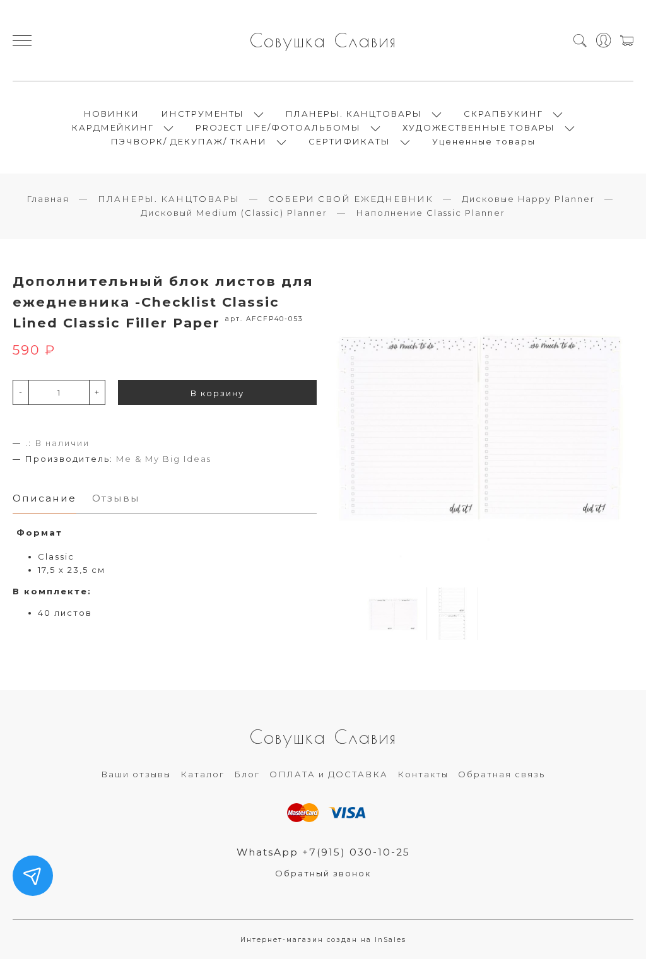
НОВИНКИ (111, 114)
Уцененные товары (484, 141)
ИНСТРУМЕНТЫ (203, 114)
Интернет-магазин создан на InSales (323, 940)
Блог (247, 774)
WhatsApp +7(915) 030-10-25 (323, 852)
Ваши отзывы (136, 774)
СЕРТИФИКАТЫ (349, 141)
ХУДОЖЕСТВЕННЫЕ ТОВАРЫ (478, 127)
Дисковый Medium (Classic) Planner (234, 213)
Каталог (202, 774)
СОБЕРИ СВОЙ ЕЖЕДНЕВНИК (350, 199)
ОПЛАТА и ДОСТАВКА (328, 774)
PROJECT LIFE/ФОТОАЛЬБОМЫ (278, 127)
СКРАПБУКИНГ (503, 114)
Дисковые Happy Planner (528, 199)
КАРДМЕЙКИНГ (113, 127)
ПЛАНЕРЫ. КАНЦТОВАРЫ (354, 114)
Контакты (423, 774)
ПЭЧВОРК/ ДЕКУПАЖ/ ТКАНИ (189, 141)
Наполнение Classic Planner (430, 213)
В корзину (217, 393)
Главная (47, 199)
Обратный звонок (323, 873)
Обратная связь (501, 774)
